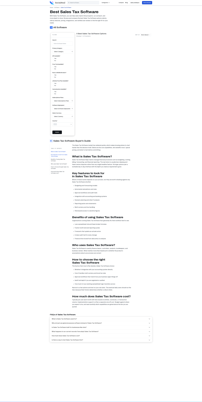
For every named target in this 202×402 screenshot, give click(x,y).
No (55, 60)
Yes (55, 58)
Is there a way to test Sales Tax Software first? (67, 340)
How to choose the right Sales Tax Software (60, 167)
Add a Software (135, 2)
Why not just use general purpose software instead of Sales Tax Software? (77, 323)
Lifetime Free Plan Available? (60, 81)
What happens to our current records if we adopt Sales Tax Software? (75, 331)
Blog (126, 2)
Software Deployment (58, 105)
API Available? (56, 56)
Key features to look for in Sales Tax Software (59, 155)
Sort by (137, 34)
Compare (121, 2)
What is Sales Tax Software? (58, 151)
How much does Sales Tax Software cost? (57, 172)
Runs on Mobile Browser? (59, 72)
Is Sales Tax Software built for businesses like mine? (69, 327)
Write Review (147, 2)
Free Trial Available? (58, 64)
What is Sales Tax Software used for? (64, 319)
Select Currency (56, 113)
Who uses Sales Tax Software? (59, 164)
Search (54, 40)
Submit (57, 132)
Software (56, 7)
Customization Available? (59, 89)
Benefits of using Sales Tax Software (58, 160)
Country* (54, 120)
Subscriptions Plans (57, 97)
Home (51, 7)
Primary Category (57, 48)
